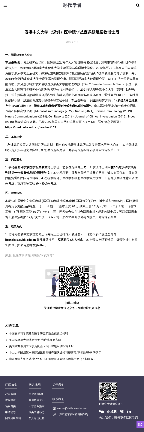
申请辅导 (10, 412)
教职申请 (10, 400)
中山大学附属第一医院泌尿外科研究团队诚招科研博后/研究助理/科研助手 (55, 352)
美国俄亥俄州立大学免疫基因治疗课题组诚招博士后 (41, 346)
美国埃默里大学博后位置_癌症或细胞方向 (35, 340)
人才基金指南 (36, 406)
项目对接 (10, 406)
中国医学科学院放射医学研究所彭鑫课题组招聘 (38, 333)
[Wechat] (103, 411)
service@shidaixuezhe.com (72, 408)
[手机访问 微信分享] (140, 424)
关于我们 (58, 385)
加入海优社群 (36, 418)
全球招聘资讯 (36, 400)
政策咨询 (10, 394)
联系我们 (58, 399)
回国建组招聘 (13, 418)
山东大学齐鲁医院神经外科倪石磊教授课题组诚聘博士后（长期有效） (52, 359)
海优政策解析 (36, 394)
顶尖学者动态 (36, 412)
